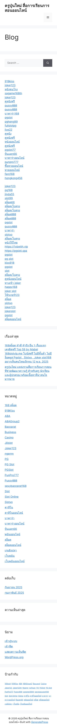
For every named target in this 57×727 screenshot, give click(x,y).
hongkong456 (13, 178)
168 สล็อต (11, 405)
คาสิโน (9, 507)
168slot (8, 684)
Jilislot (9, 442)
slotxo (8, 234)
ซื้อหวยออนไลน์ (14, 166)
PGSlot (9, 469)
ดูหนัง (8, 133)
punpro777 (11, 162)
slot (7, 270)
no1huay (32, 688)
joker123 (10, 85)
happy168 (11, 287)
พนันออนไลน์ (12, 534)
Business (10, 432)
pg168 (9, 190)
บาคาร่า (9, 230)
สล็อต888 (10, 214)
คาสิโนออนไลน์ (14, 512)
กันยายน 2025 (13, 587)
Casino (9, 437)
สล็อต (8, 299)
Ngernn (25, 688)
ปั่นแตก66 (11, 153)
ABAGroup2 (12, 421)
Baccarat (10, 426)
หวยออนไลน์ (12, 170)
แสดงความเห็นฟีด (15, 651)
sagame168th (13, 93)
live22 (8, 129)
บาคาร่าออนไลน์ (14, 157)
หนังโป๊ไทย (11, 242)
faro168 (9, 174)
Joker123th (17, 688)
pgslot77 (10, 149)
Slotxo (9, 502)
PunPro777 (12, 475)
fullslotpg (10, 125)
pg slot (9, 258)
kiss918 (9, 262)
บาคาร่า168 (12, 113)
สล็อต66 (10, 202)
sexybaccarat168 (15, 486)
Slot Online (12, 496)
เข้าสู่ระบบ (11, 641)
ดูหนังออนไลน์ (13, 278)
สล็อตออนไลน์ (13, 319)
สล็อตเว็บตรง (12, 206)
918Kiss (10, 410)
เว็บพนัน (10, 555)
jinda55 (9, 194)
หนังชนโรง (11, 89)
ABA (7, 416)
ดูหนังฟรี (10, 101)
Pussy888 (11, 480)
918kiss (9, 81)
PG (7, 459)
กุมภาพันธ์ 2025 (14, 592)
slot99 (9, 198)
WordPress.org (14, 657)
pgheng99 (11, 121)
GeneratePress (39, 722)
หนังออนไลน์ (12, 141)
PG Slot (9, 464)
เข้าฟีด (9, 646)
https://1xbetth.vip (16, 246)
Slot (7, 491)
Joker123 (10, 448)
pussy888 (11, 105)
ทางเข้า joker (13, 283)
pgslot (9, 117)
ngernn (9, 453)
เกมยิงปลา (11, 550)
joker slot (10, 291)
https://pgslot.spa (16, 250)
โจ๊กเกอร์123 (12, 295)
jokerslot (10, 311)
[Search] (47, 63)
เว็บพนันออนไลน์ (15, 561)
